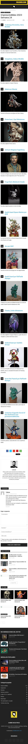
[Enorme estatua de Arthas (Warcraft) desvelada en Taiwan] (4, 662)
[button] (26, 7)
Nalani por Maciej (11, 89)
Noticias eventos (5, 692)
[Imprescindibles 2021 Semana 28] (21, 610)
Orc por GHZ (9, 246)
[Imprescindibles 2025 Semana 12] (7, 594)
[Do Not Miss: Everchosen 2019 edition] (4, 676)
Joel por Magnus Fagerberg (14, 150)
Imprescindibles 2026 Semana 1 (16, 635)
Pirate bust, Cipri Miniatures (15, 119)
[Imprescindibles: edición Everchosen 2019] (4, 570)
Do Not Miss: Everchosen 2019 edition (18, 674)
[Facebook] (11, 482)
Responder (8, 506)
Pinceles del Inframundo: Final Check (18, 649)
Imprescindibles (7, 12)
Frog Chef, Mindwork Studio (15, 182)
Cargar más (13, 582)
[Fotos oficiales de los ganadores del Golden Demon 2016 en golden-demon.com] (4, 577)
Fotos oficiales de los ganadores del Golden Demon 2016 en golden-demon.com (17, 577)
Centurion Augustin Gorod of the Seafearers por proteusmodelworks (15, 414)
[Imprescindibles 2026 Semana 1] (4, 636)
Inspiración (3, 688)
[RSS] (14, 740)
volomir (2, 12)
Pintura (2, 696)
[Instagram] (10, 740)
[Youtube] (17, 482)
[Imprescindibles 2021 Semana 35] (7, 610)
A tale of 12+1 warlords (6, 694)
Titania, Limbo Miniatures (14, 310)
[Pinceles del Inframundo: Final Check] (4, 650)
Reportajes (3, 698)
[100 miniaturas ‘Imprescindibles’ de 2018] (4, 563)
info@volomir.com (17, 730)
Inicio (2, 10)
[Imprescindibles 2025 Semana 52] (21, 594)
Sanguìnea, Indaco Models (14, 59)
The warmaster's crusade (6, 701)
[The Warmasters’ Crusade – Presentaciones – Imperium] (4, 556)
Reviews (3, 690)
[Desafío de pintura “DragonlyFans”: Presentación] (4, 643)
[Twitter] (14, 482)
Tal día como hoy (5, 703)
